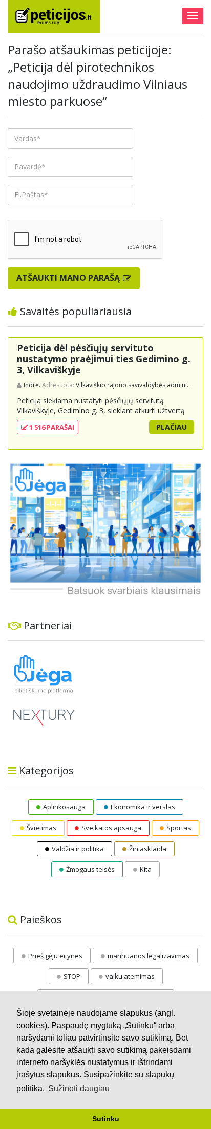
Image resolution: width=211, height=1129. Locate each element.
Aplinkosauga (64, 806)
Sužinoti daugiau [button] (79, 1088)
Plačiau (171, 427)
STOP (72, 976)
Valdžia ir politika (78, 848)
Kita (146, 869)
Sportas (178, 827)
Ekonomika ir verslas (143, 806)
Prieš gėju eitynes (55, 955)
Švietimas (41, 827)
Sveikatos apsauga (111, 827)
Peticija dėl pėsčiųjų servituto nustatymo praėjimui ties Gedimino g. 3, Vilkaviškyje (104, 359)
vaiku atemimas (130, 976)
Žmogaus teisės (90, 869)
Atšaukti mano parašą (69, 277)
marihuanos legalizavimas (148, 955)
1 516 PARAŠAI (51, 427)
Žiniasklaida (147, 848)
